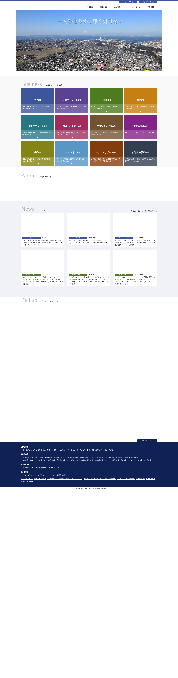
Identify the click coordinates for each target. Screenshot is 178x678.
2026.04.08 (135, 279)
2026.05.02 (89, 279)
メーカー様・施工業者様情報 (56, 475)
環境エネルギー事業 (81, 457)
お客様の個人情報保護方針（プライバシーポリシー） (64, 479)
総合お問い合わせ (148, 2)
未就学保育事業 (109, 457)
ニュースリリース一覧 (145, 211)
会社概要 (39, 450)
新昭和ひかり (150, 479)
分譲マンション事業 (36, 457)
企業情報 (90, 7)
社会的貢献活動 (41, 468)
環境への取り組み (29, 468)
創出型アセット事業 (67, 457)
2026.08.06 (42, 241)
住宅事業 (26, 457)
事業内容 (103, 7)
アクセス (82, 450)
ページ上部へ (148, 441)
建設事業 (56, 457)
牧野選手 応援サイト (28, 482)
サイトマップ (129, 2)
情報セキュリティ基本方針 (126, 479)
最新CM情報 (109, 450)
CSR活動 (116, 7)
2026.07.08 (135, 241)
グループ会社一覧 (72, 450)
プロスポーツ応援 (53, 468)
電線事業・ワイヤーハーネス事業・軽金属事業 (136, 460)
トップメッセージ (29, 450)
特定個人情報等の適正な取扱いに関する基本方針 (100, 479)
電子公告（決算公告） (96, 450)
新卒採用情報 (29, 475)
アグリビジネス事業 (73, 460)
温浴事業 (119, 457)
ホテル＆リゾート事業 (130, 457)
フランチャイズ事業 (96, 457)
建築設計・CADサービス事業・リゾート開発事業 (39, 460)
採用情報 (150, 7)
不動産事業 (48, 457)
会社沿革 (62, 450)
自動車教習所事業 (87, 460)
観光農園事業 (98, 460)
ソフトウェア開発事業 (112, 460)
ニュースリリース (133, 7)
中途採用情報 (41, 475)
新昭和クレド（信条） (50, 450)
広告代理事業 (61, 460)
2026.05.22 (42, 279)
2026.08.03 (88, 240)
